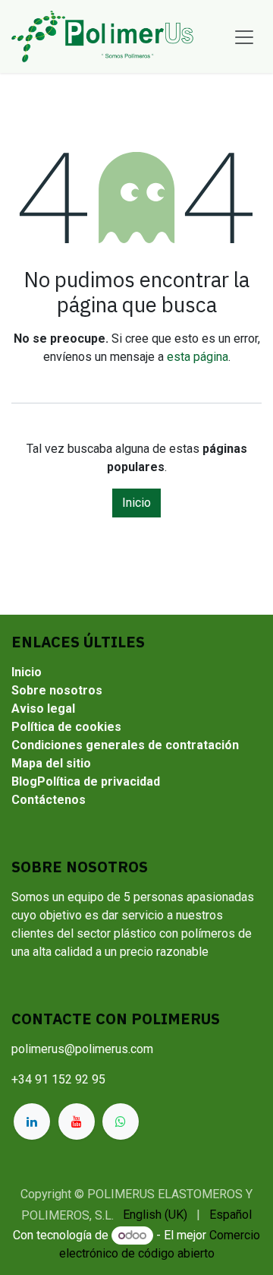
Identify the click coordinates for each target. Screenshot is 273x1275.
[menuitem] (155, 1215)
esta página (197, 357)
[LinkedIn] (32, 1121)
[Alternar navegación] (244, 36)
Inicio (136, 502)
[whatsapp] (120, 1121)
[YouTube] (76, 1121)
